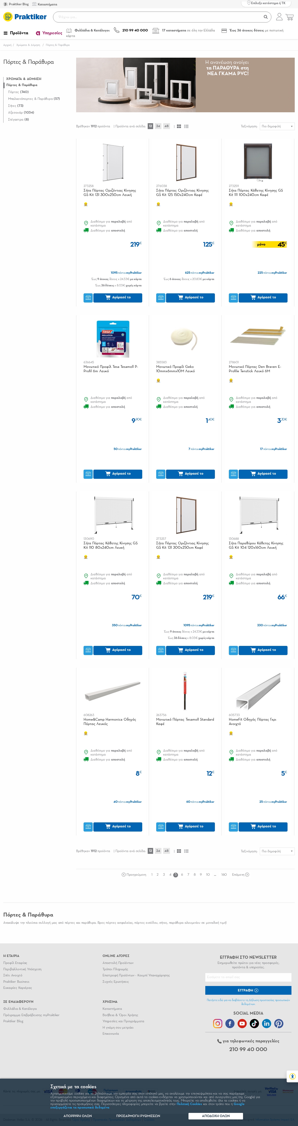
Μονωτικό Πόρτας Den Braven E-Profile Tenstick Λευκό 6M (255, 369)
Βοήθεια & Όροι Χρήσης (120, 1015)
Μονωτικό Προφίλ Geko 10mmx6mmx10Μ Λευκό (175, 369)
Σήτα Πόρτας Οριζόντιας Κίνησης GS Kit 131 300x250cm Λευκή (110, 193)
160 (224, 875)
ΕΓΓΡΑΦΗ (246, 990)
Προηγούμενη (136, 875)
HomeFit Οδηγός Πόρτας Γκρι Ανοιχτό (252, 722)
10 (208, 875)
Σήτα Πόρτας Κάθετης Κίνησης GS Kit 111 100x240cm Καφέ (256, 193)
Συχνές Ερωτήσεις (116, 982)
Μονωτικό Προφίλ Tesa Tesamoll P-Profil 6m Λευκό (111, 369)
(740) (18, 92)
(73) (16, 106)
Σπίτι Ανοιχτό (12, 975)
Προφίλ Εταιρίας (15, 963)
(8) (18, 119)
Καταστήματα (112, 1009)
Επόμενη (238, 875)
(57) (34, 99)
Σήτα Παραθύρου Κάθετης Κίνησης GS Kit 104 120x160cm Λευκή (256, 545)
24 (158, 126)
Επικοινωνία (111, 1034)
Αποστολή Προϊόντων (118, 963)
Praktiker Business (16, 982)
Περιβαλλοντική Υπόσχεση (22, 969)
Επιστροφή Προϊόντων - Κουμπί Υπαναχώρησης (136, 975)
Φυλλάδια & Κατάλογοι (20, 1009)
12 (150, 126)
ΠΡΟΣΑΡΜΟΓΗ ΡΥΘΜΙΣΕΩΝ (138, 1116)
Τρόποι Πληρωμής (115, 969)
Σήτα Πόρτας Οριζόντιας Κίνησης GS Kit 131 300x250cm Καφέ (182, 545)
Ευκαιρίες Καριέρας (17, 988)
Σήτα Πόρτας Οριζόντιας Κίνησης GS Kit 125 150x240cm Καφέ (182, 193)
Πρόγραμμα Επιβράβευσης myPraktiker (31, 1015)
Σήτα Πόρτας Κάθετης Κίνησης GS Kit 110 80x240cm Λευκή (111, 545)
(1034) (21, 112)
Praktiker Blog (18, 4)
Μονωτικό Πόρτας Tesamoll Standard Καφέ (185, 722)
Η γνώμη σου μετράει (118, 1027)
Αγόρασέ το (121, 297)
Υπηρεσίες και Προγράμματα (123, 1021)
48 (166, 126)
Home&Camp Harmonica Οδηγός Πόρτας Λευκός (110, 722)
